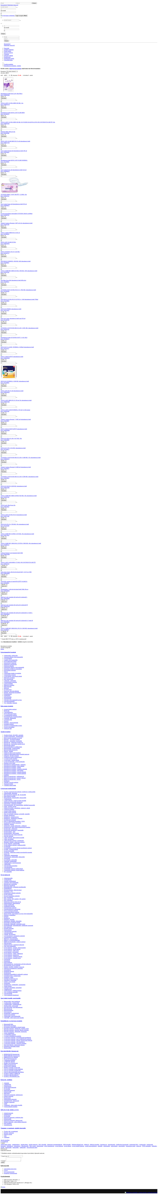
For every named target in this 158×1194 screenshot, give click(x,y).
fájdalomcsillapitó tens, (78, 1144)
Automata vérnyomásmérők (11, 882)
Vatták (5, 1103)
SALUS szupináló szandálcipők (12, 1070)
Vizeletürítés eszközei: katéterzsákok (13, 868)
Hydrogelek (7, 1116)
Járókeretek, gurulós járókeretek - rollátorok (15, 825)
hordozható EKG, (134, 1144)
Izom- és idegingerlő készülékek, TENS (14, 821)
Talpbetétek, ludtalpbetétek (11, 855)
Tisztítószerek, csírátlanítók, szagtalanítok (14, 984)
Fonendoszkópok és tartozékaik (12, 909)
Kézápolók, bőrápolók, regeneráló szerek (14, 924)
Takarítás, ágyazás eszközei (11, 782)
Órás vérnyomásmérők (10, 946)
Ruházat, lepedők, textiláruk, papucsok (14, 967)
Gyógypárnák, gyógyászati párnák (13, 676)
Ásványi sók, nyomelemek (11, 1131)
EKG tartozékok (8, 900)
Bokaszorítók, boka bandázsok (12, 1001)
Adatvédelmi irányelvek (10, 1169)
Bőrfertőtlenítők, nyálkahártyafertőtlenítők (15, 887)
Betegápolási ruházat (9, 745)
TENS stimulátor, (146, 1146)
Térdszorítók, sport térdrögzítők (12, 1016)
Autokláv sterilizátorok (10, 881)
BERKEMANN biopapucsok (11, 1054)
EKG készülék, (42, 1144)
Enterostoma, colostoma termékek (12, 803)
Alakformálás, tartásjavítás (11, 655)
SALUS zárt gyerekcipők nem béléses (14, 1072)
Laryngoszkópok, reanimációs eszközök (14, 936)
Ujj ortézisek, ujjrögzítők (10, 860)
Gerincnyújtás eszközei (10, 811)
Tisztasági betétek (8, 784)
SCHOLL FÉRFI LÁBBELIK (12, 1073)
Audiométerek (7, 879)
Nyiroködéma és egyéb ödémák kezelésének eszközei (18, 848)
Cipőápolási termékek (9, 1060)
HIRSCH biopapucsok (10, 1064)
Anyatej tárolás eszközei (10, 709)
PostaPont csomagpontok (10, 1173)
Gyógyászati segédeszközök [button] (8, 788)
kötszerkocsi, (17, 1146)
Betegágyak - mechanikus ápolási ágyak (14, 744)
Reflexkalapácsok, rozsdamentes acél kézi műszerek (17, 964)
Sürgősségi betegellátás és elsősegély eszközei (16, 974)
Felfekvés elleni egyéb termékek (12, 753)
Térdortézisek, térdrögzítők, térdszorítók (14, 857)
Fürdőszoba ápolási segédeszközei (13, 757)
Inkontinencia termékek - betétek (12, 65)
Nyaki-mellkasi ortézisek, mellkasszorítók (15, 845)
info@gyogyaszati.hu (15, 68)
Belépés (34, 3)
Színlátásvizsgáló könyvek (11, 978)
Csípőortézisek (8, 799)
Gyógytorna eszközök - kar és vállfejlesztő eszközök (17, 1039)
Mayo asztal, (32, 1146)
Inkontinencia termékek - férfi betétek (13, 770)
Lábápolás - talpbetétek (10, 680)
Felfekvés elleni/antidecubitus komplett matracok (16, 754)
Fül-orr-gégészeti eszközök (11, 910)
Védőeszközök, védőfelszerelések (12, 990)
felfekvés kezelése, (95, 1144)
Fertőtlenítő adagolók (9, 906)
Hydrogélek (7, 1089)
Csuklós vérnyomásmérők (10, 660)
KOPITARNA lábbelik (10, 1066)
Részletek (3, 98)
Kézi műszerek (8, 927)
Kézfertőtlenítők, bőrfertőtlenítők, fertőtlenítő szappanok (18, 925)
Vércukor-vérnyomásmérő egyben (13, 700)
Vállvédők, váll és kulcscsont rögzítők (14, 1017)
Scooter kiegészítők (9, 851)
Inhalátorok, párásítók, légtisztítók (12, 921)
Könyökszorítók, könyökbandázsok (13, 1007)
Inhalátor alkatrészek (9, 815)
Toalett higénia (8, 986)
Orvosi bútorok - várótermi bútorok (13, 956)
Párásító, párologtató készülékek (12, 692)
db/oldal (3, 73)
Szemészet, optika (8, 977)
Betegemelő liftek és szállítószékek (13, 747)
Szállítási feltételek (9, 49)
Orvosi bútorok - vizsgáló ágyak (12, 958)
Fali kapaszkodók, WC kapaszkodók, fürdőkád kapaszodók (19, 805)
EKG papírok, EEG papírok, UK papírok (15, 899)
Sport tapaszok (8, 1012)
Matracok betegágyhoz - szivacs (12, 779)
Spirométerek (7, 970)
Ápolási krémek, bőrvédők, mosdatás (13, 735)
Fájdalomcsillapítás (9, 666)
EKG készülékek (8, 897)
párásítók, (100, 1146)
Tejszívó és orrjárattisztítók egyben (13, 725)
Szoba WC (7, 854)
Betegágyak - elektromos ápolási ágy (13, 742)
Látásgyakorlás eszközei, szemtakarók (14, 840)
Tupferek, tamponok (9, 1102)
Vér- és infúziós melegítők (11, 992)
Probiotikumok (8, 694)
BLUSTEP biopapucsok (10, 1058)
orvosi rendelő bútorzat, (78, 1146)
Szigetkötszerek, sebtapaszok (11, 1100)
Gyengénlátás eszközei (10, 1034)
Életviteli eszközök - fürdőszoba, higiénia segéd (16, 1028)
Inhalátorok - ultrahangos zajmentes (13, 818)
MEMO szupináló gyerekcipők (12, 1067)
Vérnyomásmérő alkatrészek (11, 995)
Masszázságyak (8, 1009)
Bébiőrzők (6, 711)
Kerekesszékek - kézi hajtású (11, 833)
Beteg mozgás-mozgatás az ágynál (13, 738)
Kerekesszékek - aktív (9, 831)
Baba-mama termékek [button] (7, 706)
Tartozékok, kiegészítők (10, 980)
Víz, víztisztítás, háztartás (10, 703)
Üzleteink (6, 54)
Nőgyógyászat (7, 943)
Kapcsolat (6, 48)
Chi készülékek (8, 658)
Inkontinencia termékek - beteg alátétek (14, 766)
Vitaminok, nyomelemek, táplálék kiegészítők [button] (13, 1128)
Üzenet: (3, 1161)
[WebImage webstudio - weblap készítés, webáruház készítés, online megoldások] (141, 1192)
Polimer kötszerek (8, 1096)
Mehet (2, 1162)
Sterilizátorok (7, 973)
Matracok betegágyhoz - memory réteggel (15, 778)
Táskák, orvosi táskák (9, 981)
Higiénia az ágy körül (9, 763)
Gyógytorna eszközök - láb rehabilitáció (14, 1042)
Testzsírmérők (7, 698)
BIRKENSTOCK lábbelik (11, 1057)
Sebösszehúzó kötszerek (10, 1099)
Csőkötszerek (7, 1084)
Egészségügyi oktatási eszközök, (12, 893)
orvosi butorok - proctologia (11, 952)
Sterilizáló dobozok (9, 971)
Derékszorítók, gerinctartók (11, 1006)
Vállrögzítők (7, 864)
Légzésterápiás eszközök (10, 682)
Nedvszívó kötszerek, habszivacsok (13, 1120)
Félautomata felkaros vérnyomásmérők (14, 667)
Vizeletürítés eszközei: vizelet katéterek (14, 870)
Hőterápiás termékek (9, 677)
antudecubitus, (24, 1144)
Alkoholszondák (8, 878)
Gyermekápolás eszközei (10, 715)
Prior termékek (8, 1123)
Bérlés (2, 649)
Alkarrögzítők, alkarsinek (10, 793)
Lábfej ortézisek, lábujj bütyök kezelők (14, 837)
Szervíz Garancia (8, 52)
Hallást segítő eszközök (10, 812)
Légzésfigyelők (8, 719)
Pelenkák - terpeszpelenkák (11, 722)
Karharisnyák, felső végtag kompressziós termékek (17, 827)
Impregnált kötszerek (9, 1090)
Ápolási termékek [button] (5, 731)
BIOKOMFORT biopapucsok (12, 1055)
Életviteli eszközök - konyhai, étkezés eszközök (16, 1030)
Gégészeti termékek (9, 809)
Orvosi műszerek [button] (5, 875)
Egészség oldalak (8, 55)
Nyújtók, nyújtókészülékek (11, 849)
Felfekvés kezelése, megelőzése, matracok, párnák (17, 808)
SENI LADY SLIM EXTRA (8, 242)
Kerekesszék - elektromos (10, 828)
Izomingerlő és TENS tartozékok (12, 823)
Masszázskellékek (8, 1010)
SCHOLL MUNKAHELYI (11, 1075)
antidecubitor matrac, (6, 1144)
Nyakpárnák (7, 846)
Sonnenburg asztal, (131, 1146)
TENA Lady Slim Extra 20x (8, 506)
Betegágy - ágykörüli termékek (12, 739)
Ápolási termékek (8, 64)
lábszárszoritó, (25, 1146)
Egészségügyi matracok (10, 663)
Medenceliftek (7, 1048)
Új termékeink (4, 1141)
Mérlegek (6, 688)
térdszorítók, (16, 1147)
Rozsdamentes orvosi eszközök (12, 965)
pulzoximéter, (114, 1146)
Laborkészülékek (8, 933)
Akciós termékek (5, 1140)
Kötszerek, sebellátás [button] (6, 1079)
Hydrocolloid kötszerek (10, 1087)
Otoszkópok (7, 959)
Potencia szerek (8, 1134)
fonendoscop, (103, 1144)
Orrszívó (6, 721)
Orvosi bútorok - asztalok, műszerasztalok (15, 947)
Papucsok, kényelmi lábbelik (11, 691)
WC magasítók (8, 871)
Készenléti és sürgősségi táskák (12, 922)
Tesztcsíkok (7, 858)
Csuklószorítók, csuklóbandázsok (12, 1004)
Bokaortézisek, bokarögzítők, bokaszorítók (15, 797)
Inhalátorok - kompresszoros (11, 817)
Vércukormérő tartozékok (10, 865)
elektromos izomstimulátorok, (54, 1144)
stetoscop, (138, 1146)
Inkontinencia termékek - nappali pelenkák (15, 772)
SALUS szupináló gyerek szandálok (13, 1069)
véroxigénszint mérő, (32, 1147)
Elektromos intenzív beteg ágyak (12, 902)
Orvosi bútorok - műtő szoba (11, 950)
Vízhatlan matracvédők (10, 785)
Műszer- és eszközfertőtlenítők (12, 940)
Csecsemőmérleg (8, 712)
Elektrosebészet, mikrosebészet (12, 903)
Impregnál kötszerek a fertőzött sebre (13, 1117)
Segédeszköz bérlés (9, 58)
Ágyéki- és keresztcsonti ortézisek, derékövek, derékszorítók (19, 791)
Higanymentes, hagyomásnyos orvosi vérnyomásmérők (18, 913)
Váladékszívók (8, 989)
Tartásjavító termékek (9, 1014)
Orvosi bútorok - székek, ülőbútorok (13, 953)
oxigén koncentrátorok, (91, 1146)
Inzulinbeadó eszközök (10, 820)
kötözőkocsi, (10, 1146)
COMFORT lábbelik (9, 1061)
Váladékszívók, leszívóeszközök (12, 862)
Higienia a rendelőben (9, 915)
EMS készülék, (67, 1144)
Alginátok (6, 1083)
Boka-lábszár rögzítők (9, 796)
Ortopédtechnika (8, 60)
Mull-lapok (7, 1093)
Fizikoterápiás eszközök (10, 907)
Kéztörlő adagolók (9, 928)
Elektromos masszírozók (10, 664)
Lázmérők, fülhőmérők (10, 718)
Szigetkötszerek (8, 1125)
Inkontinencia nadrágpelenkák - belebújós (15, 764)
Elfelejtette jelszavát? (12, 5)
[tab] (79, 652)
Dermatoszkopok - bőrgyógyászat (12, 890)
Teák (5, 1136)
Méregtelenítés (8, 686)
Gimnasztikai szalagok (10, 674)
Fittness (6, 672)
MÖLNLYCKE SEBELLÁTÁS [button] (10, 1110)
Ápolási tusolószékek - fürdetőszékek (13, 736)
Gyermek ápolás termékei (10, 758)
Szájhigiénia (7, 695)
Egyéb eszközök (8, 894)
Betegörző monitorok (9, 885)
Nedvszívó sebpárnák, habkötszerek (13, 1095)
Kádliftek (6, 775)
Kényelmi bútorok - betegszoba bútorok (14, 1045)
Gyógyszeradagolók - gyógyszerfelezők (14, 761)
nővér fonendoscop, (49, 1146)
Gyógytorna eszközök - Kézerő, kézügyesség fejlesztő (18, 1040)
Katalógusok (7, 57)
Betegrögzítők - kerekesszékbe (12, 748)
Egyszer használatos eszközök (12, 896)
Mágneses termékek (9, 685)
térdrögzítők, (8, 1147)
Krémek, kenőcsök (9, 1133)
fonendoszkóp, (112, 1144)
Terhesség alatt (8, 728)
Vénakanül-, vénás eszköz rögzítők (13, 1105)
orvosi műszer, (67, 1146)
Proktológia (7, 961)
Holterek (6, 916)
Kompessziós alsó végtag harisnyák (13, 834)
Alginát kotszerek (8, 1113)
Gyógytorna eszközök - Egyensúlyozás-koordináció (17, 1037)
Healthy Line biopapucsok (11, 1063)
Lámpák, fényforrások (9, 934)
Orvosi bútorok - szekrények (11, 955)
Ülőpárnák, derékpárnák (10, 861)
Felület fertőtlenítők (9, 904)
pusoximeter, (121, 1146)
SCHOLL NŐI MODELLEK (12, 1076)
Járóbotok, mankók (9, 824)
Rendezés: (3, 71)
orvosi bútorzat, (59, 1146)
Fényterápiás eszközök (10, 670)
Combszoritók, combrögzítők (11, 1003)
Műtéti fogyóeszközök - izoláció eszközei (14, 941)
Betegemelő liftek (8, 1024)
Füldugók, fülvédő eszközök (11, 755)
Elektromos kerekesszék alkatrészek (13, 802)
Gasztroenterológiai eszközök (11, 912)
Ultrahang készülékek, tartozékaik (13, 987)
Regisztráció (4, 5)
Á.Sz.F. (6, 1170)
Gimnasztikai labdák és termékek (12, 673)
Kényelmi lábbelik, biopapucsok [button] (9, 1051)
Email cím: (4, 1156)
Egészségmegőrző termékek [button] (8, 652)
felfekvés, (86, 1144)
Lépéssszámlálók (8, 683)
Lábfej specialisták (9, 839)
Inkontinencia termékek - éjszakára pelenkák (15, 769)
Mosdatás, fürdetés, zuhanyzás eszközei (14, 842)
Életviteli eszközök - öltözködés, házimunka (15, 1031)
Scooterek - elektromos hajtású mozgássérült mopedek (18, 852)
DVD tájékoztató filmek (10, 661)
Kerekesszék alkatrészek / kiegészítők (13, 830)
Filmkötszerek (7, 1086)
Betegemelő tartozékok (10, 1025)
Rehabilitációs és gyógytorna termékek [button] (11, 1021)
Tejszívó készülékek (9, 727)
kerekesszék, (142, 1144)
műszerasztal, (40, 1146)
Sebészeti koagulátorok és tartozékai (13, 968)
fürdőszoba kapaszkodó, (122, 1144)
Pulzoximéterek (8, 962)
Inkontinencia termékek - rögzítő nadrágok (15, 773)
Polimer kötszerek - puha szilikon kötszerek (15, 1122)
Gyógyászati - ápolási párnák (11, 760)
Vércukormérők (8, 867)
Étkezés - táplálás (8, 751)
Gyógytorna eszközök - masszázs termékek (15, 1043)
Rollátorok (6, 781)
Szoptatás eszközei (9, 724)
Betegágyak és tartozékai (10, 884)
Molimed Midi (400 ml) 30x (8, 132)
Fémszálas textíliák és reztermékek (13, 669)
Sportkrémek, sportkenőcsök (11, 1013)
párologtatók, (106, 1146)
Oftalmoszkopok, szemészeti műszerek (14, 944)
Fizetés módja (7, 51)
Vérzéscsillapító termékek (10, 1106)
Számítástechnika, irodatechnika (12, 976)
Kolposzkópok (8, 930)
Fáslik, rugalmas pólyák (10, 806)
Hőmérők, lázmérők (9, 919)
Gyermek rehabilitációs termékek (12, 1036)
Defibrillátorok (8, 888)
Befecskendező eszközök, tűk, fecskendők (15, 794)
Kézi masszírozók (8, 679)
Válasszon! (4, 586)
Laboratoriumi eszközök (10, 931)
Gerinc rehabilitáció (9, 1033)
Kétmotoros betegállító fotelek (12, 1046)
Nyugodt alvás (8, 689)
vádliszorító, (23, 1147)
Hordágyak (7, 918)
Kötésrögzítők (7, 1092)
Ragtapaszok (7, 1097)
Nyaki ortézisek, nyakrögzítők (12, 843)
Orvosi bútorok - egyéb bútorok (12, 949)
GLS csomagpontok (9, 1172)
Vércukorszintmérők (9, 701)
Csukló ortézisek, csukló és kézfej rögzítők (15, 800)
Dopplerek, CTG (8, 891)
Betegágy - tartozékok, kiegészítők (13, 741)
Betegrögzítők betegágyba (11, 750)
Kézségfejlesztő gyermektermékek (13, 716)
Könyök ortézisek (8, 836)
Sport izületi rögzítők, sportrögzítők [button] (10, 998)
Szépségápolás (8, 697)
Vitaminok (6, 1137)
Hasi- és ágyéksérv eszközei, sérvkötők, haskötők (17, 814)
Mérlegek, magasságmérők (11, 939)
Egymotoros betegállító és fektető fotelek (14, 1027)
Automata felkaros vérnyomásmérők (13, 657)
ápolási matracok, (33, 1144)
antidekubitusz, (16, 1144)
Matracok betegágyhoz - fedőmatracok (14, 776)
